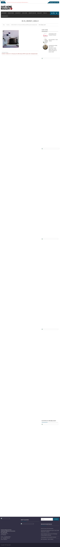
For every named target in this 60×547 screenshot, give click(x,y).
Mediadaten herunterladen (10, 531)
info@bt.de (5, 539)
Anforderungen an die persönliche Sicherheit (48, 537)
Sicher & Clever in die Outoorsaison (47, 528)
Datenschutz (4, 16)
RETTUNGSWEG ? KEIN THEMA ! (47, 539)
